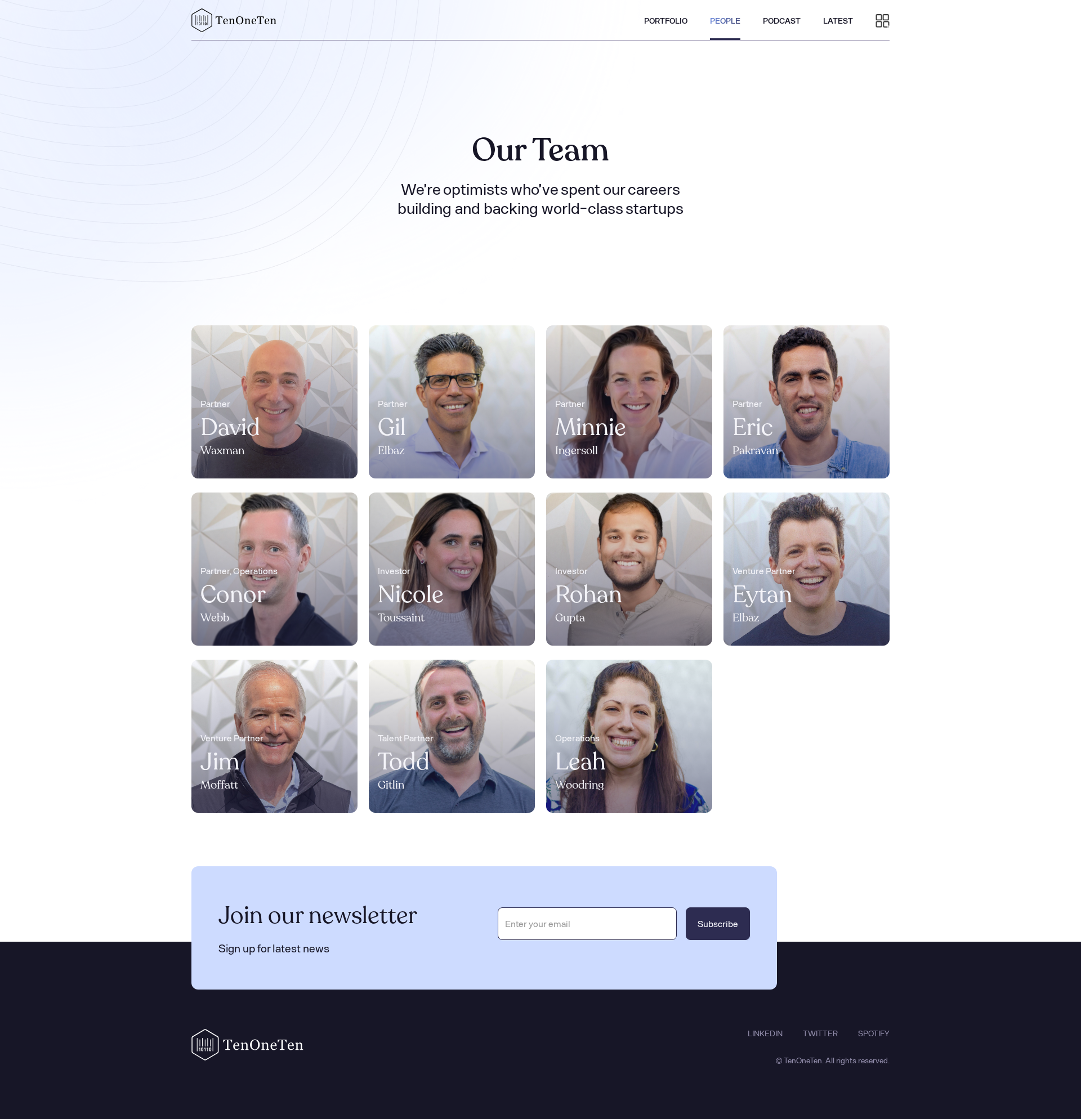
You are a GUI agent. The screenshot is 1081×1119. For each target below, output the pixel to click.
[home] (234, 20)
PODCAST (782, 20)
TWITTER (820, 1033)
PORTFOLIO (665, 20)
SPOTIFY (874, 1033)
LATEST (838, 20)
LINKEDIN (765, 1033)
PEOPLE (725, 20)
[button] (882, 20)
